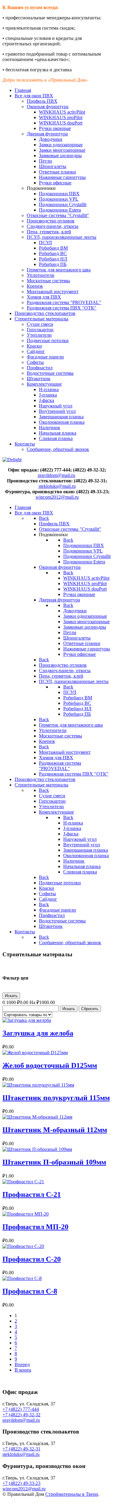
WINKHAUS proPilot (60, 117)
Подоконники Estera (60, 209)
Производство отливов (50, 220)
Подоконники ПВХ (59, 193)
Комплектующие (44, 384)
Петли (45, 161)
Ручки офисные (55, 182)
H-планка (49, 389)
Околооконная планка (62, 422)
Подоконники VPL (58, 199)
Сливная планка (56, 438)
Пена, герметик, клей (49, 231)
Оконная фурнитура (47, 106)
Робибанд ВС (53, 253)
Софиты (35, 362)
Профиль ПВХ (42, 101)
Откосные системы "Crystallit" (58, 215)
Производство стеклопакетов (45, 313)
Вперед (22, 1364)
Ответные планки (57, 171)
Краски (34, 345)
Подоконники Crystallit (62, 204)
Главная (23, 90)
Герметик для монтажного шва (59, 269)
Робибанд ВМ (53, 248)
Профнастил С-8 (29, 1291)
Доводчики (50, 139)
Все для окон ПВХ (34, 95)
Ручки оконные (55, 128)
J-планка (48, 394)
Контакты (25, 443)
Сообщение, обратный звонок (58, 449)
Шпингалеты (52, 166)
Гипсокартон (40, 329)
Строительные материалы (41, 318)
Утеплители (39, 335)
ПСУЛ (45, 242)
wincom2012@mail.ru (57, 497)
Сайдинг (36, 351)
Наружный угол (55, 405)
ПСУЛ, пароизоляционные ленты (61, 237)
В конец (23, 1369)
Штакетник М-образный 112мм (54, 1130)
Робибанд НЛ (53, 258)
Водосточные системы (50, 373)
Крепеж (35, 286)
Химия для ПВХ (44, 297)
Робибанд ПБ (53, 264)
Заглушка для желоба (37, 1033)
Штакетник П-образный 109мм (54, 1162)
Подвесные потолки (48, 340)
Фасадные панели (45, 356)
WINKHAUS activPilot (62, 112)
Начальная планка (57, 433)
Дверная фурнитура (47, 133)
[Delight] (12, 459)
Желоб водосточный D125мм (49, 1065)
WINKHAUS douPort (60, 122)
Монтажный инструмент (52, 291)
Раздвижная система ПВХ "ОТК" (61, 307)
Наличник (49, 427)
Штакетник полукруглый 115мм (56, 1098)
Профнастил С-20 (31, 1259)
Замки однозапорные (61, 144)
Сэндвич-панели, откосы (52, 226)
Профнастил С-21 (31, 1194)
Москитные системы (48, 280)
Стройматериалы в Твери (71, 1494)
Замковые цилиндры (60, 155)
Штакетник (38, 378)
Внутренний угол (57, 411)
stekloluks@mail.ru (57, 486)
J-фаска (46, 400)
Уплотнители (40, 275)
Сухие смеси (40, 324)
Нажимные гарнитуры (62, 177)
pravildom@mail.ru (56, 475)
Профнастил (40, 367)
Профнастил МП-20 (35, 1227)
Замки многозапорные (62, 150)
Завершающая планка (61, 416)
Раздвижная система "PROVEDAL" (64, 302)
